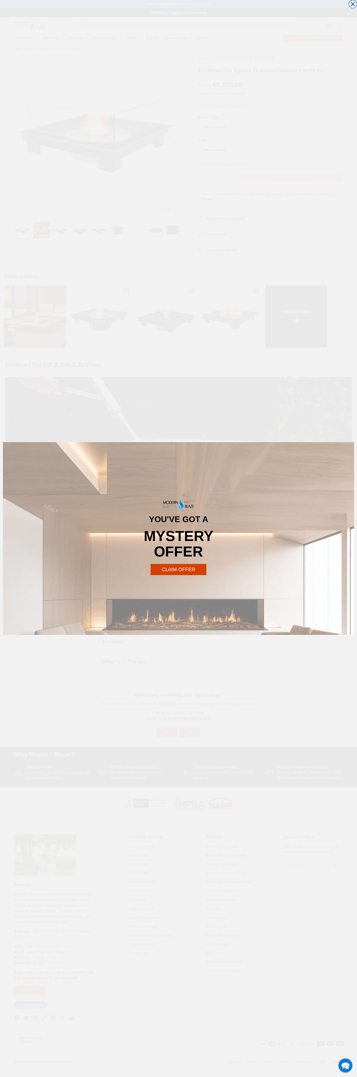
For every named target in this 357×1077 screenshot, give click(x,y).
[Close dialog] (353, 4)
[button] (345, 1065)
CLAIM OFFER (178, 569)
